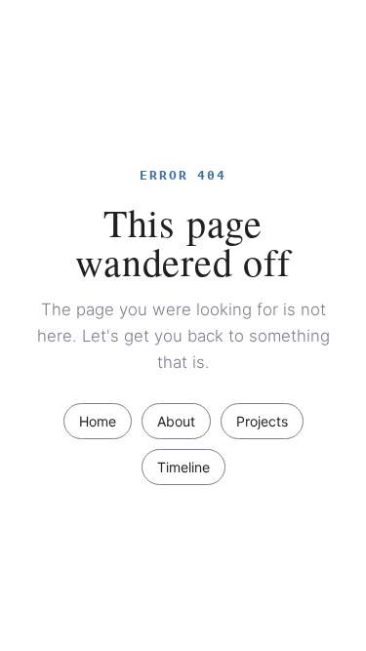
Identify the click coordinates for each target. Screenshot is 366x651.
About (176, 421)
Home (97, 421)
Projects (262, 421)
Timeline (183, 467)
